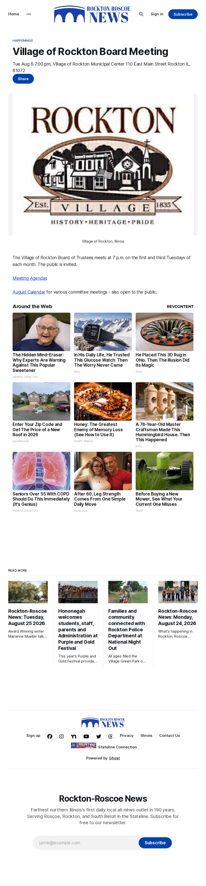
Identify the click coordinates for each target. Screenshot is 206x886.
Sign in (157, 14)
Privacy (127, 735)
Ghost (114, 758)
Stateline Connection (117, 747)
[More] (29, 14)
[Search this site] (141, 14)
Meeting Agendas (30, 278)
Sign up (33, 735)
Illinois (146, 735)
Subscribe (183, 14)
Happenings (23, 40)
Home (13, 14)
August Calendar (29, 292)
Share (23, 78)
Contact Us (169, 735)
